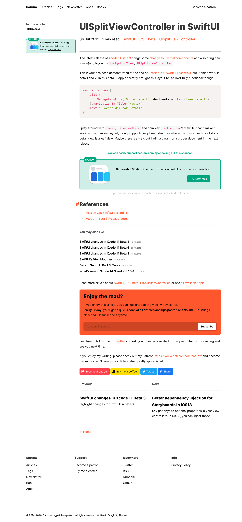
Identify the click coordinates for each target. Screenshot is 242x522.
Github (127, 483)
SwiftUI (129, 39)
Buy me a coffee (86, 471)
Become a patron (204, 7)
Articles (46, 7)
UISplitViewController (177, 39)
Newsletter (74, 7)
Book (29, 483)
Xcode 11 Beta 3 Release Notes (106, 218)
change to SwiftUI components (171, 58)
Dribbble (129, 477)
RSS (126, 471)
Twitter (120, 341)
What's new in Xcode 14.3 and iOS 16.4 (107, 271)
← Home (85, 431)
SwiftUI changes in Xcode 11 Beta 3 (104, 253)
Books (101, 7)
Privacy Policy (181, 465)
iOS (141, 39)
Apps (89, 7)
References (33, 28)
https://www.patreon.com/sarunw (178, 356)
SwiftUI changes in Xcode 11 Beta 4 (104, 241)
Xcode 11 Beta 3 (120, 58)
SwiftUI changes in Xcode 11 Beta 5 (104, 247)
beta (152, 39)
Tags (59, 7)
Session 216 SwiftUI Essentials (170, 73)
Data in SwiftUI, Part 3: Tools (100, 265)
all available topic (192, 283)
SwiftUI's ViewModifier (96, 259)
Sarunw (32, 7)
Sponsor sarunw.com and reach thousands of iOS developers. (150, 193)
